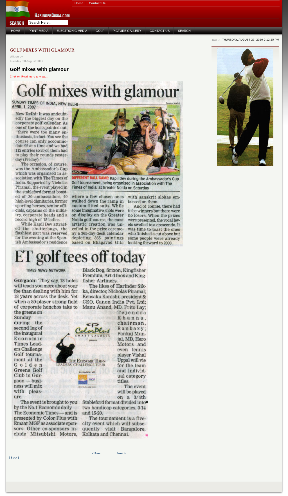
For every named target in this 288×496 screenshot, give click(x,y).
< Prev (96, 453)
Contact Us (97, 3)
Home (79, 3)
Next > (121, 453)
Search (184, 30)
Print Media (38, 30)
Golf (100, 30)
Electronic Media (72, 30)
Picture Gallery (127, 30)
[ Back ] (14, 457)
